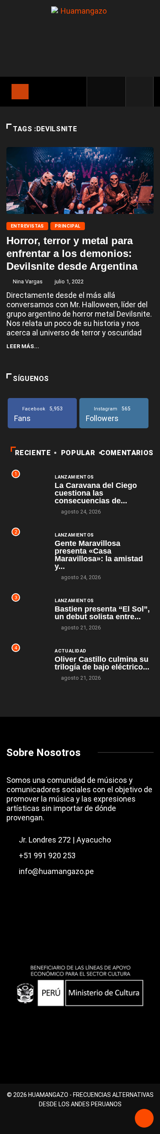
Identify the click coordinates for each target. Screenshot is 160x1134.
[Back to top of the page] (144, 1119)
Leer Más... (22, 346)
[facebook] (99, 92)
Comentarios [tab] (127, 453)
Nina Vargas (28, 281)
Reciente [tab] (33, 453)
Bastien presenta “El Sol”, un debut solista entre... (102, 613)
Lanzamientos (74, 477)
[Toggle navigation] (20, 91)
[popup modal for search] (140, 92)
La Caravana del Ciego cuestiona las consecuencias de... (96, 493)
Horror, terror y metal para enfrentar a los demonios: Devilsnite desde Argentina (71, 253)
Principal (68, 226)
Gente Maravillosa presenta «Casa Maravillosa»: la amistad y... (99, 555)
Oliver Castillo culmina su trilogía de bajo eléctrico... (102, 663)
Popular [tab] (78, 453)
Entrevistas (27, 226)
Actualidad (70, 651)
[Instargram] (114, 92)
